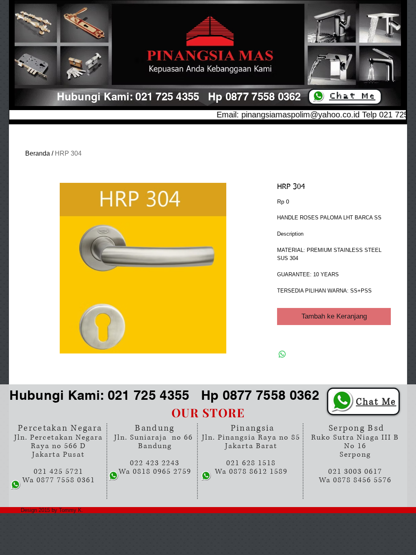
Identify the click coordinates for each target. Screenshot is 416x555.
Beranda (37, 153)
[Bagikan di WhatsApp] (282, 354)
